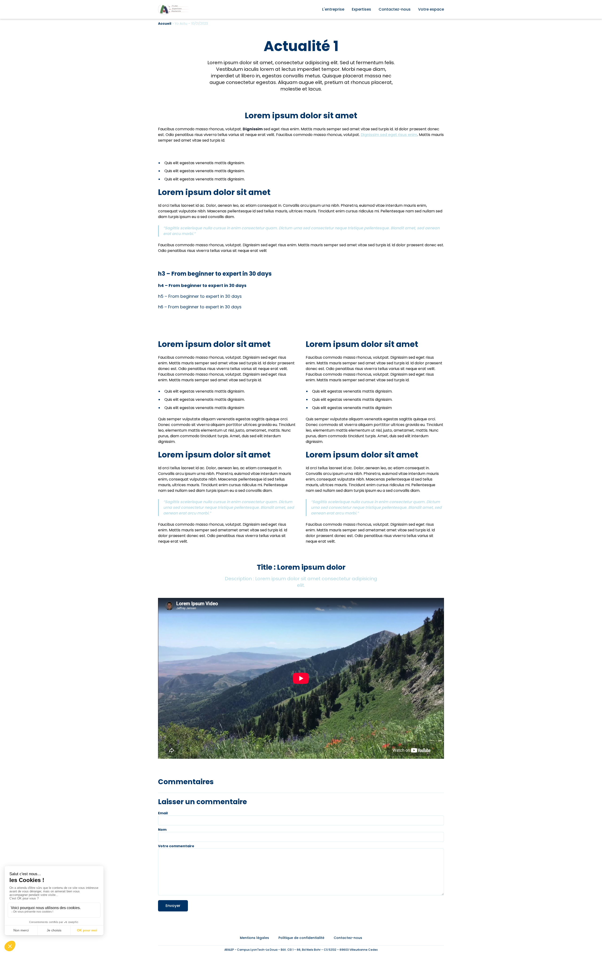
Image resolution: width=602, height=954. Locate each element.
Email (163, 813)
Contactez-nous (395, 9)
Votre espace (431, 9)
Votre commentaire (176, 846)
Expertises (361, 9)
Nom (162, 829)
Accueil (164, 23)
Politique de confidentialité (301, 937)
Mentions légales (254, 937)
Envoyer (173, 905)
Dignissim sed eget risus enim (389, 134)
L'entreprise (333, 9)
